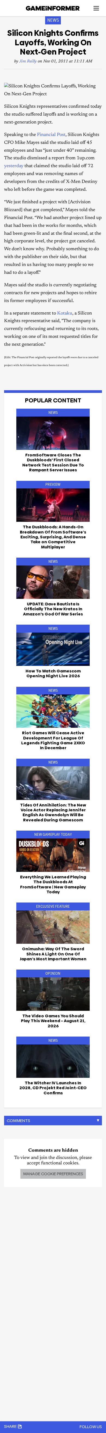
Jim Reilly (28, 61)
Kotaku (64, 313)
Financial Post (51, 135)
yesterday (14, 166)
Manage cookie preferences (53, 1174)
